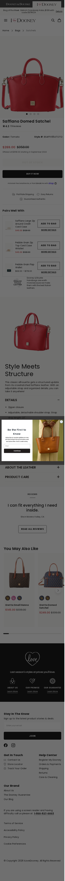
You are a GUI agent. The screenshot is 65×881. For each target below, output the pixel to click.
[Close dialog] (60, 421)
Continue (15, 451)
